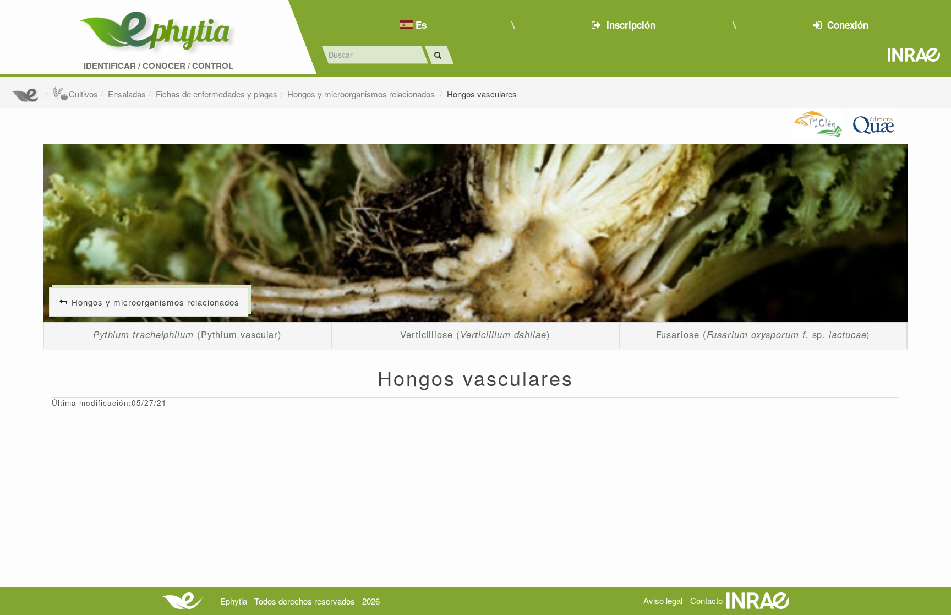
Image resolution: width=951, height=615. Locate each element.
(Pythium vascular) (187, 334)
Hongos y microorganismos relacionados (362, 94)
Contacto (706, 600)
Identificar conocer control (158, 66)
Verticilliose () (475, 334)
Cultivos (83, 94)
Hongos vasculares (482, 94)
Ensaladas (127, 94)
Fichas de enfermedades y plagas (216, 94)
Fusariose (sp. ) (763, 334)
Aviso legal (662, 600)
